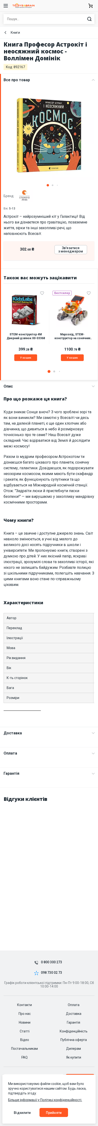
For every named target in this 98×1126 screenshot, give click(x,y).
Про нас (25, 1014)
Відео (24, 1040)
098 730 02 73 (51, 972)
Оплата (10, 753)
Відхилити (22, 1113)
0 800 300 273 (51, 962)
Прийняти (54, 1113)
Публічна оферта (73, 1040)
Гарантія (11, 773)
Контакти (24, 1005)
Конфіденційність (74, 1031)
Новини (24, 1022)
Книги (15, 32)
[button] (48, 185)
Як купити (73, 1057)
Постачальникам (24, 1048)
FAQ (24, 1057)
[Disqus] (49, 866)
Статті (24, 1031)
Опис (8, 386)
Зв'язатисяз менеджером (70, 249)
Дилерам (73, 1048)
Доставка (13, 733)
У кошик (25, 357)
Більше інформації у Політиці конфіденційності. (45, 1100)
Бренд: (9, 196)
